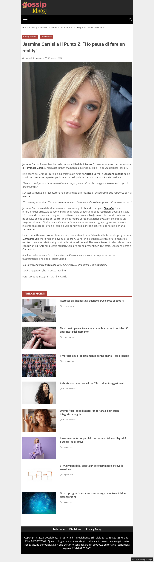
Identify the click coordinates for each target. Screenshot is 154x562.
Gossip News (46, 36)
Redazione (59, 529)
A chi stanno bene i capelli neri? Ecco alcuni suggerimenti (92, 383)
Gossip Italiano (30, 36)
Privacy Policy (94, 529)
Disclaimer (75, 529)
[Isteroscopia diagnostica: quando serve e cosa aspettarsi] (39, 310)
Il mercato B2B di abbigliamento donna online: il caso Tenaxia (94, 355)
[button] (130, 19)
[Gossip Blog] (34, 7)
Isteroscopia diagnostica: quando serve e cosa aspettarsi (92, 300)
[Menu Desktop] (25, 19)
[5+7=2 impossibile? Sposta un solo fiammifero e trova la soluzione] (39, 475)
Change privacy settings (142, 559)
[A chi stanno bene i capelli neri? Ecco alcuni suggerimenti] (39, 393)
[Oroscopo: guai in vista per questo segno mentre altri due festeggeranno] (39, 503)
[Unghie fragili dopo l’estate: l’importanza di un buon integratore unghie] (39, 420)
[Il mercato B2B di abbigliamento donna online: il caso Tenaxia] (39, 365)
